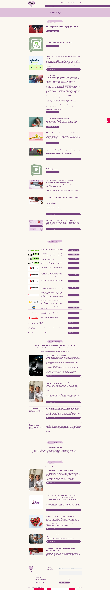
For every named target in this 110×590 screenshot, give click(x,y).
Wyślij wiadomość (64, 582)
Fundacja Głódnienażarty (68, 122)
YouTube (53, 97)
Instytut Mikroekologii (53, 122)
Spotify (69, 95)
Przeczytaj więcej (51, 482)
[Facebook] (31, 571)
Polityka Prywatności (42, 587)
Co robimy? (60, 6)
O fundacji (47, 6)
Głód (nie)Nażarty (53, 6)
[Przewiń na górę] (108, 588)
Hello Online (80, 587)
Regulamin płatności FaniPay (39, 582)
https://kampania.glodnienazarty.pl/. (57, 109)
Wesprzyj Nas (80, 6)
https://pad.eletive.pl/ (52, 226)
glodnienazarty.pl (59, 552)
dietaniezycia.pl (68, 85)
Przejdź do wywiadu (74, 250)
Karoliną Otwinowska (69, 452)
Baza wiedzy (75, 6)
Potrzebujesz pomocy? (67, 6)
